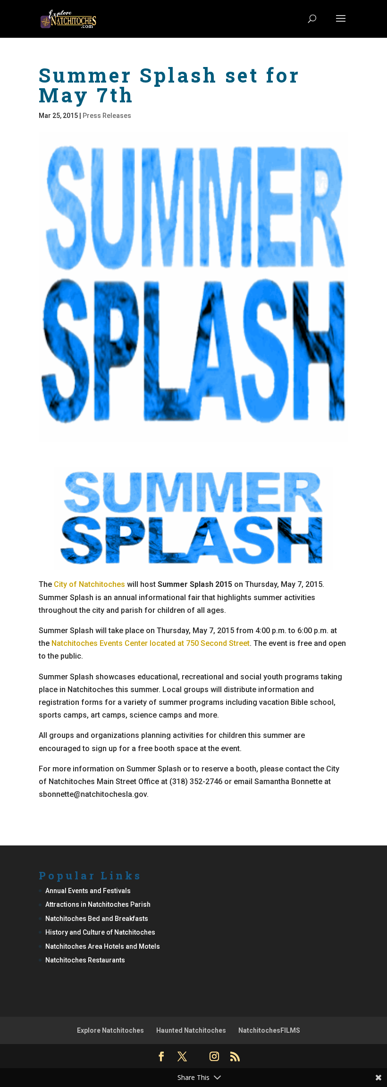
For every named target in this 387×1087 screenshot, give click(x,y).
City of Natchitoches (89, 584)
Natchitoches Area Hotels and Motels (102, 946)
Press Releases (107, 115)
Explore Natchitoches (110, 1030)
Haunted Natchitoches (191, 1030)
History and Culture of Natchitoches (100, 932)
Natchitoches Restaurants (85, 960)
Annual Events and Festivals (88, 891)
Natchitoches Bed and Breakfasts (96, 918)
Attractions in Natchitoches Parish (98, 904)
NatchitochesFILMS (269, 1030)
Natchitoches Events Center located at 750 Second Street (150, 643)
